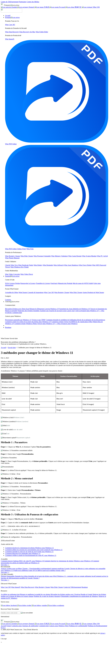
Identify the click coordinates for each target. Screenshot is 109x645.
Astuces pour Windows (57, 626)
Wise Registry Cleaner (42, 587)
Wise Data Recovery (28, 587)
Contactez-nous (16, 626)
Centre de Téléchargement (10, 2)
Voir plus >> (5, 565)
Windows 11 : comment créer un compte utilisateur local (76, 576)
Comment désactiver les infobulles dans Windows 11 (22, 553)
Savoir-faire (12, 347)
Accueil (3, 347)
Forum (8, 626)
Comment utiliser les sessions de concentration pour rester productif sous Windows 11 (33, 550)
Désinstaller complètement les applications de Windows (79, 596)
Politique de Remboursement (97, 626)
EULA (3, 628)
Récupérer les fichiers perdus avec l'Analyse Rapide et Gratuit (71, 594)
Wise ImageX (15, 587)
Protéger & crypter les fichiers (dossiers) (47, 596)
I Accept (3, 639)
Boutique (8, 327)
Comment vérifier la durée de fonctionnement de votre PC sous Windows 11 (30, 555)
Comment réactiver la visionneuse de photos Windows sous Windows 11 (29, 548)
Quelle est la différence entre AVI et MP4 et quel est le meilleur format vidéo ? (39, 570)
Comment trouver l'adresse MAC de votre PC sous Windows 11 (22, 561)
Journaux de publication (30, 626)
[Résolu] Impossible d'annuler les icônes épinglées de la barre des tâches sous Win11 (29, 576)
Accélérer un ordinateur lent (10, 594)
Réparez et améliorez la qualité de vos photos (35, 594)
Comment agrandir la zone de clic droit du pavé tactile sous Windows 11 (29, 552)
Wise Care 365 (6, 587)
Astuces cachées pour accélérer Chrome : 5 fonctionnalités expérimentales (25, 568)
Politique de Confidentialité (78, 626)
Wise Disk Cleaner (56, 587)
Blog (67, 626)
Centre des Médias (33, 2)
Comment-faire (44, 626)
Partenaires (22, 2)
